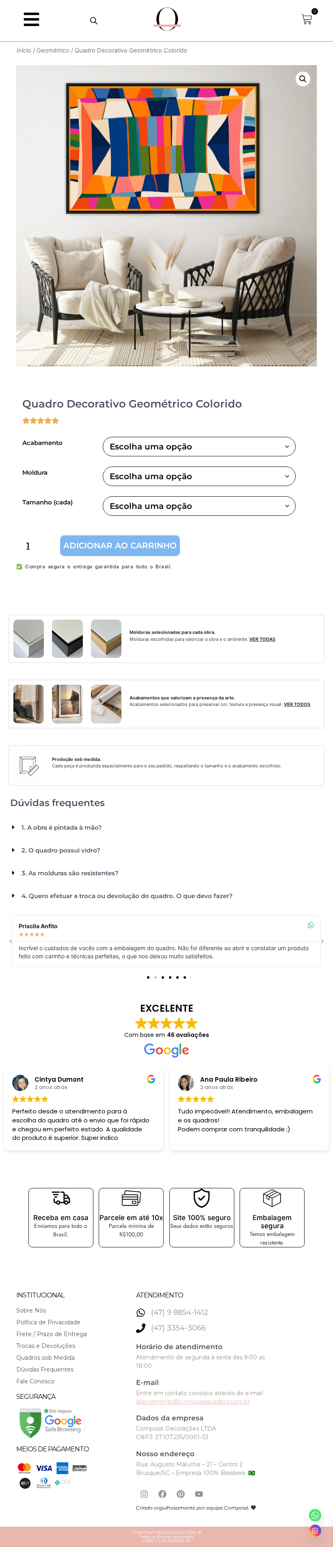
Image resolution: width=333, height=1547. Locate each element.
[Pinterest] (181, 1494)
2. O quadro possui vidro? (61, 850)
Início (24, 50)
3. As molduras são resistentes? (70, 873)
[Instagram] (144, 1494)
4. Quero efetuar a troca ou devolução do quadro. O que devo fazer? (127, 896)
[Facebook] (162, 1494)
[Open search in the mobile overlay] (94, 20)
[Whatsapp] (315, 1515)
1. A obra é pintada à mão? (62, 827)
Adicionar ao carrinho (120, 545)
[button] (303, 79)
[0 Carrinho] (306, 19)
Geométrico (53, 50)
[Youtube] (199, 1494)
